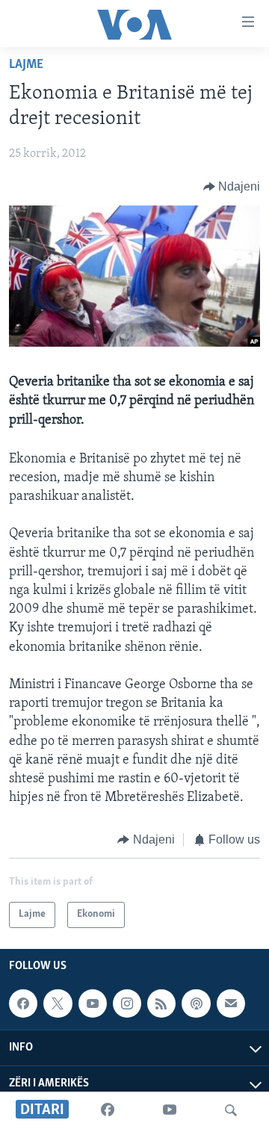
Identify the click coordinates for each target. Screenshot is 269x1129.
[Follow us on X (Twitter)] (57, 1003)
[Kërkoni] (230, 1110)
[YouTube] (169, 1110)
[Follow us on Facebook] (23, 1003)
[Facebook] (107, 1110)
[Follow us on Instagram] (127, 1003)
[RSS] (161, 1003)
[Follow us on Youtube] (92, 1003)
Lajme (26, 65)
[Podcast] (196, 1003)
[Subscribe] (231, 1003)
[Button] (232, 187)
